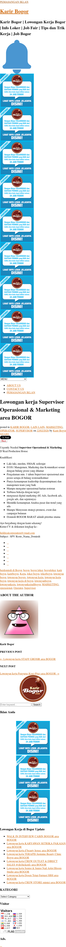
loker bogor (33, 573)
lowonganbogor (43, 580)
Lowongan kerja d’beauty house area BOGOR (32, 850)
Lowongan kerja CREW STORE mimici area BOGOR (36, 882)
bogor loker (37, 570)
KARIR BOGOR (19, 427)
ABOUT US (14, 385)
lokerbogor (46, 573)
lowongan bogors (16, 577)
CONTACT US (15, 389)
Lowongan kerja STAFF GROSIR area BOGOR (28, 659)
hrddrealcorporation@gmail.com (17, 533)
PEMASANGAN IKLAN (14, 2)
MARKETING (54, 427)
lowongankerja (8, 584)
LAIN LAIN (38, 427)
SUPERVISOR (24, 430)
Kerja (23, 573)
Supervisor (30, 588)
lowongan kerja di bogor (20, 580)
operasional (6, 588)
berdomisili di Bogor (11, 570)
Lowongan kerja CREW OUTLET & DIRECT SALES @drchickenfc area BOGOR (32, 862)
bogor (26, 570)
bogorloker (50, 570)
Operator (18, 588)
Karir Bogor (14, 11)
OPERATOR (7, 430)
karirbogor (12, 573)
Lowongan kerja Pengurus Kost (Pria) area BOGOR (29, 673)
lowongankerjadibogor (29, 584)
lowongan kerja (35, 577)
